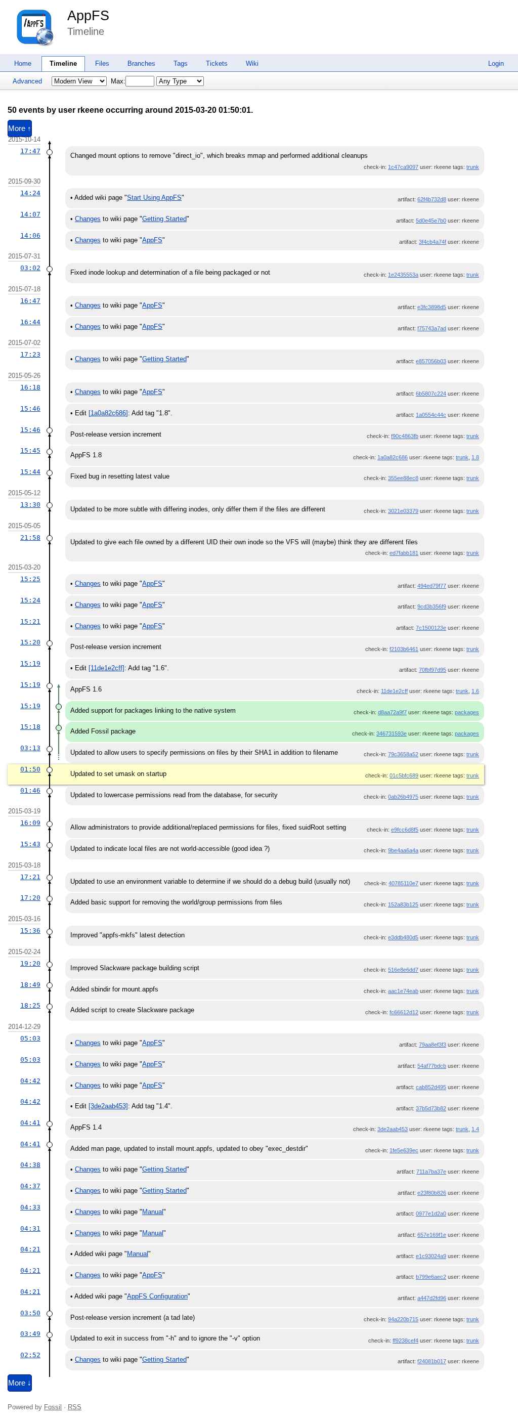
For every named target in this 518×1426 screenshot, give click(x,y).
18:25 (30, 1005)
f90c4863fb (404, 436)
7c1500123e (431, 628)
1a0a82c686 (392, 457)
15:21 (30, 621)
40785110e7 (403, 883)
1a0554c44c (431, 415)
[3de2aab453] (108, 1106)
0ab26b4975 (403, 797)
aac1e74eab (403, 991)
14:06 (30, 235)
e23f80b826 (431, 1193)
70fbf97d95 (432, 670)
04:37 (30, 1186)
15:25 (30, 579)
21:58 (30, 537)
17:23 (30, 354)
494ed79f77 (431, 586)
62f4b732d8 (431, 199)
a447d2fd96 (431, 1298)
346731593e (391, 733)
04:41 (30, 1123)
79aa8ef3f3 (432, 1045)
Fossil (53, 1407)
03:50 (30, 1313)
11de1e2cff (394, 691)
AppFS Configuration (157, 1296)
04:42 (30, 1081)
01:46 (30, 790)
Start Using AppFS (154, 197)
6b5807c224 (431, 394)
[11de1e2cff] (106, 668)
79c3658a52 (403, 754)
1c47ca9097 (403, 167)
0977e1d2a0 (431, 1214)
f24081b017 (431, 1361)
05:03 (30, 1038)
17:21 (30, 877)
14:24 (30, 193)
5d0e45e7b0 (431, 221)
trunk (472, 167)
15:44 (30, 472)
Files (102, 63)
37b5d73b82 (431, 1108)
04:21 (30, 1249)
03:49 (30, 1333)
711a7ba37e (431, 1172)
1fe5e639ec (404, 1150)
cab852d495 (431, 1087)
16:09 (30, 823)
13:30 (30, 504)
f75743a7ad (431, 328)
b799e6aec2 (431, 1277)
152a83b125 (403, 904)
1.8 (475, 457)
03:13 (30, 748)
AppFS (88, 15)
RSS (74, 1407)
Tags (181, 63)
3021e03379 (403, 511)
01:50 (30, 769)
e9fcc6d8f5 (404, 830)
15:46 (30, 408)
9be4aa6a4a (403, 850)
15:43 (30, 844)
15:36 (30, 930)
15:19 (30, 663)
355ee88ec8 (403, 478)
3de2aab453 (392, 1129)
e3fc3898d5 (431, 307)
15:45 (30, 450)
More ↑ (19, 128)
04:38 (30, 1165)
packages (467, 712)
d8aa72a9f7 (392, 712)
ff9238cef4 (405, 1340)
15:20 (30, 642)
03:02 (30, 268)
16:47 (30, 301)
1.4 (475, 1129)
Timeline (63, 63)
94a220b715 (403, 1319)
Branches (141, 63)
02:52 (30, 1355)
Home (22, 63)
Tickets (217, 63)
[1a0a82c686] (108, 413)
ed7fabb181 (404, 553)
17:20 (30, 897)
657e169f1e (431, 1235)
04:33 (30, 1207)
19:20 (30, 963)
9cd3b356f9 (431, 606)
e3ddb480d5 (403, 937)
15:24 (30, 600)
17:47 (30, 151)
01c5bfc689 (404, 775)
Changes (88, 219)
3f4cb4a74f (432, 242)
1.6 (475, 691)
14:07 (30, 214)
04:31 (30, 1228)
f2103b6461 (404, 649)
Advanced (27, 81)
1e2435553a (403, 275)
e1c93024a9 (431, 1256)
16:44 (30, 322)
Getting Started (164, 219)
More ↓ (19, 1383)
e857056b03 (431, 361)
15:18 (30, 726)
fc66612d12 (404, 1012)
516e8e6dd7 (403, 970)
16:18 (30, 387)
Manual (152, 1212)
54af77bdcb (431, 1066)
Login (496, 63)
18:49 (30, 984)
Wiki (252, 63)
